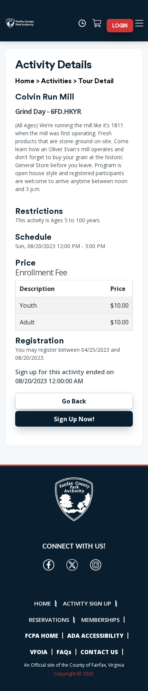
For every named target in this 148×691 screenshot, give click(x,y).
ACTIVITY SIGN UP (87, 603)
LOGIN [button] (120, 25)
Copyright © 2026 (74, 673)
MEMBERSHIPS (100, 619)
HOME (42, 603)
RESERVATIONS (49, 619)
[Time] (84, 23)
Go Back (74, 401)
